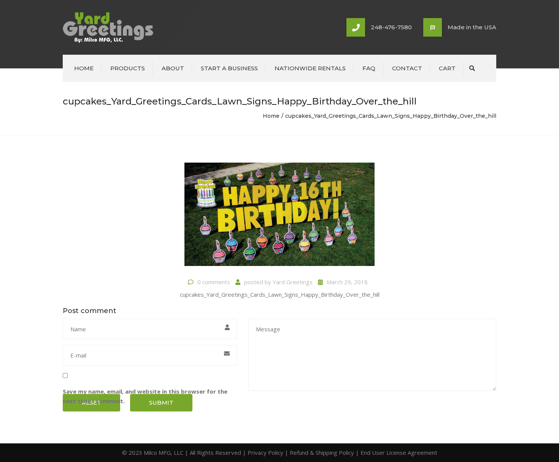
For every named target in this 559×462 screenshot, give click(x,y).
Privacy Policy (265, 452)
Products (127, 68)
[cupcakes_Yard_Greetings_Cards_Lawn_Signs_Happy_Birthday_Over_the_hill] (279, 217)
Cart (447, 68)
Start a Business (229, 68)
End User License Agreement (398, 452)
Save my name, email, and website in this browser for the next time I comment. (145, 396)
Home (84, 68)
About (173, 68)
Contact (407, 68)
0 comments (213, 282)
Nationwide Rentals (310, 68)
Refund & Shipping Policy (322, 452)
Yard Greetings (293, 282)
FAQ (368, 68)
